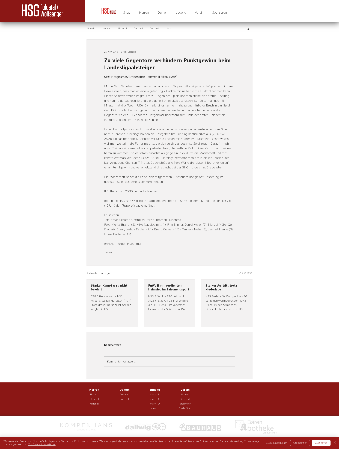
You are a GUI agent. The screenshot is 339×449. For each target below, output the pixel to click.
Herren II (122, 28)
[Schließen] (335, 443)
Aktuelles (91, 28)
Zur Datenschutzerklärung (42, 444)
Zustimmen (321, 443)
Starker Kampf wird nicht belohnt (109, 287)
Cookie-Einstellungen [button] (276, 443)
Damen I (138, 28)
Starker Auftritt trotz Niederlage (221, 287)
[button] (144, 12)
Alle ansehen (245, 273)
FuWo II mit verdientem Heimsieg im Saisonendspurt (168, 287)
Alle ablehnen (300, 443)
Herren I (107, 28)
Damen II (154, 28)
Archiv (169, 28)
